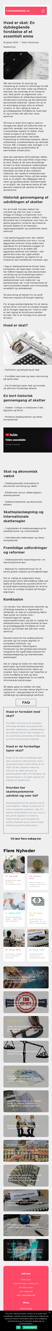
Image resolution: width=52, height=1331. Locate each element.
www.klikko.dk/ (29, 1295)
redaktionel (9, 47)
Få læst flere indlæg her (26, 838)
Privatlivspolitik (30, 1327)
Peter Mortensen (30, 42)
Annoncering (26, 1309)
